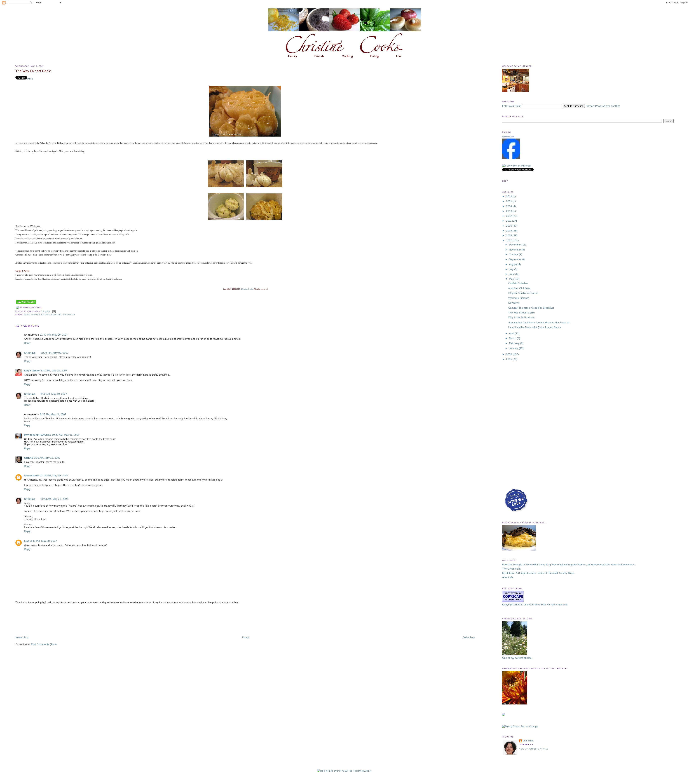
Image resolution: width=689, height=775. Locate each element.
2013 (509, 211)
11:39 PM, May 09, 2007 (54, 353)
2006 (509, 354)
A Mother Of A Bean (519, 288)
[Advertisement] (31, 619)
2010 (509, 225)
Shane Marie (31, 475)
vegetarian (69, 315)
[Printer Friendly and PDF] (26, 304)
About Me (507, 577)
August (513, 264)
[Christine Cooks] (511, 158)
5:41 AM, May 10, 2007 (54, 370)
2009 (509, 230)
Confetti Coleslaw (518, 283)
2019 (509, 196)
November (515, 249)
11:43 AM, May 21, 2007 (54, 499)
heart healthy (32, 315)
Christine (29, 353)
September (515, 259)
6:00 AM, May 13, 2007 (47, 457)
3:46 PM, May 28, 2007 (43, 541)
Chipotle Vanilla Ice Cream (523, 293)
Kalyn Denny (32, 370)
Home (245, 637)
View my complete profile (533, 749)
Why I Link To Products (521, 317)
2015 (509, 201)
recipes (45, 315)
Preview (589, 106)
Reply (27, 343)
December (515, 244)
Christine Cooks (508, 137)
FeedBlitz (614, 106)
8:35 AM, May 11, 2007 (53, 414)
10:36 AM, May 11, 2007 (65, 435)
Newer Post (22, 637)
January (514, 348)
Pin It (30, 78)
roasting (56, 315)
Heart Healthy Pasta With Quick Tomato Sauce (534, 327)
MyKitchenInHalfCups (37, 435)
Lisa (26, 541)
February (514, 343)
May (512, 279)
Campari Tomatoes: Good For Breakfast (531, 307)
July (511, 269)
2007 (509, 240)
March (513, 338)
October (514, 254)
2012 (509, 216)
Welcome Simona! (518, 298)
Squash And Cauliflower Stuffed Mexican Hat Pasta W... (539, 322)
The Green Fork (511, 568)
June (512, 274)
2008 (509, 235)
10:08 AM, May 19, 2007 (54, 475)
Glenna (28, 457)
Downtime (514, 302)
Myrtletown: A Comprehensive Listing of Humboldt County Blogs (538, 573)
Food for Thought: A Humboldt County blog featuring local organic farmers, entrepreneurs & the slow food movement (568, 564)
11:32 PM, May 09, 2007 (54, 334)
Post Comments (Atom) (44, 644)
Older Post (469, 637)
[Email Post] (54, 311)
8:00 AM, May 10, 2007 (54, 394)
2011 (509, 220)
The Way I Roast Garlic (33, 71)
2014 (509, 206)
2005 (509, 359)
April (512, 333)
